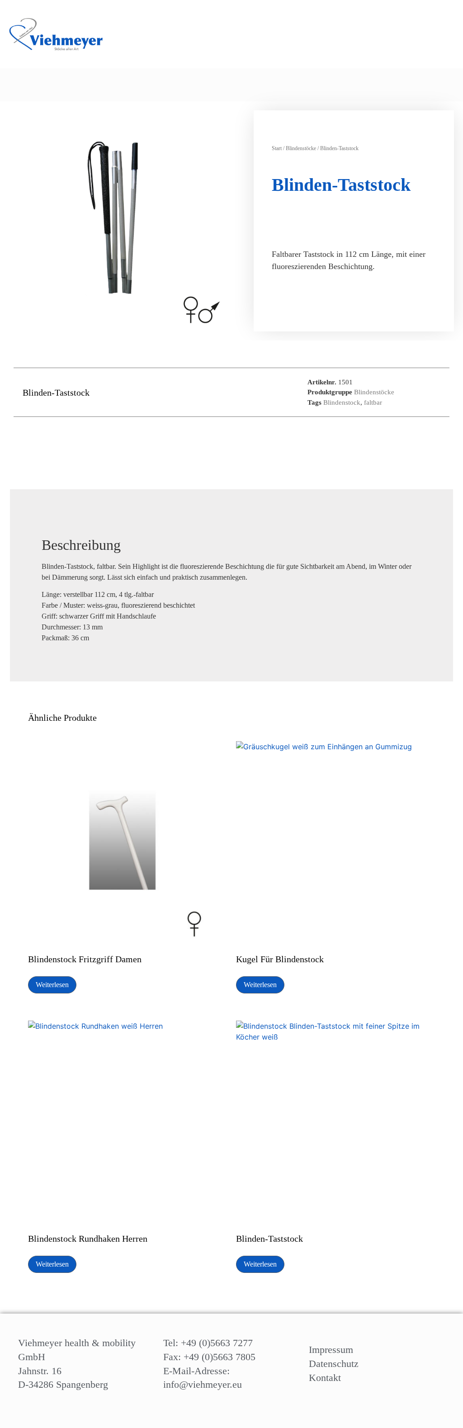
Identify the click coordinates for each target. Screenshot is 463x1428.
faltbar (373, 402)
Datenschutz (334, 1363)
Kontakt (325, 1377)
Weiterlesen (52, 984)
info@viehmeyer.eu (202, 1384)
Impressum (331, 1349)
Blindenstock (341, 402)
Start (277, 148)
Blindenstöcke (301, 148)
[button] (410, 84)
